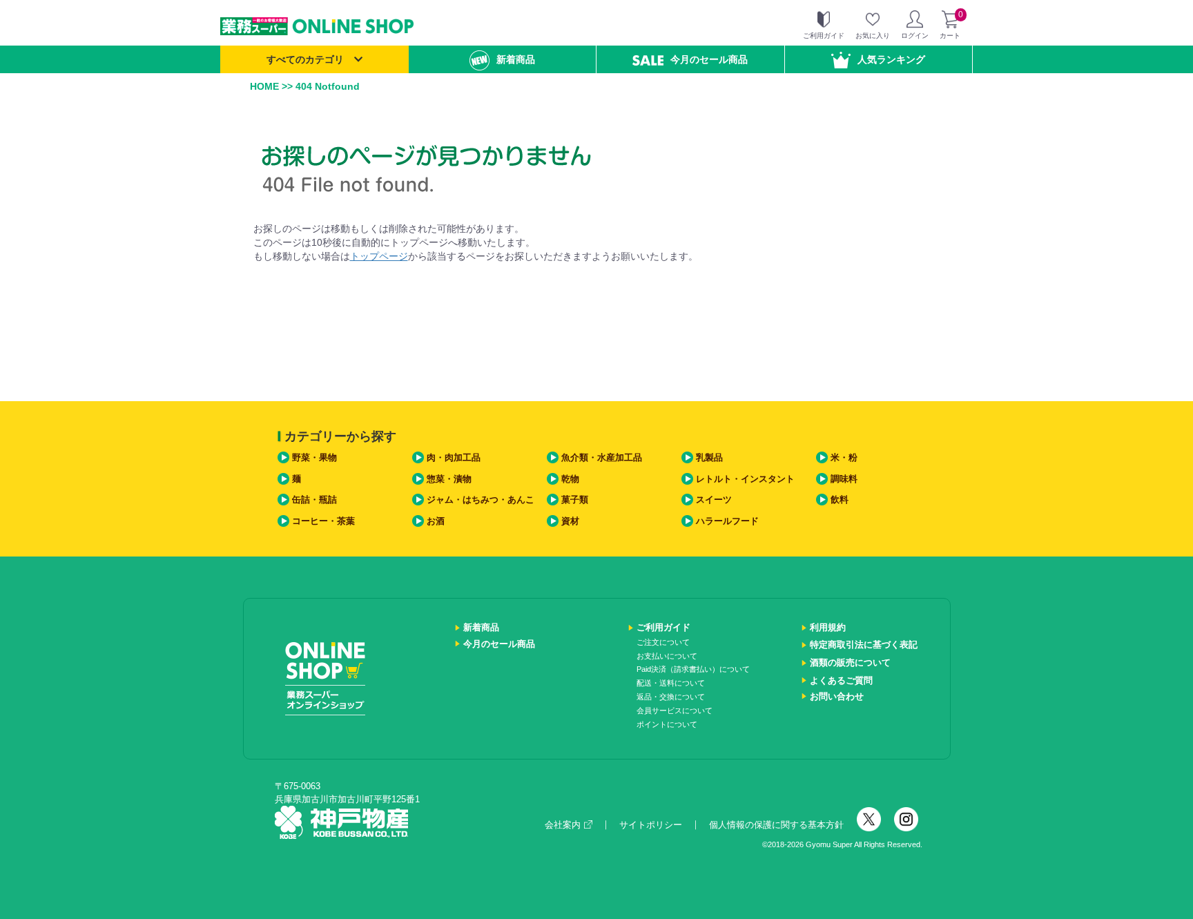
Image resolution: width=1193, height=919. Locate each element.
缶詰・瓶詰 (314, 499)
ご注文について (663, 642)
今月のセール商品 (709, 59)
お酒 (436, 521)
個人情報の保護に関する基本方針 (776, 825)
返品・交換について (671, 697)
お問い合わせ (837, 696)
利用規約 (828, 627)
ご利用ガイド (663, 627)
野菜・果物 (314, 457)
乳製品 (709, 457)
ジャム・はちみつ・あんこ (480, 499)
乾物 (570, 479)
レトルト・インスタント (745, 479)
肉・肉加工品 (454, 457)
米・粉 (844, 457)
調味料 (844, 479)
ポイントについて (667, 724)
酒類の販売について (850, 662)
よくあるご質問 (841, 680)
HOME (264, 86)
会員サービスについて (674, 710)
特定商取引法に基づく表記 (864, 644)
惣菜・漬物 (449, 479)
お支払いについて (667, 656)
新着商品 (515, 59)
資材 (570, 521)
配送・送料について (671, 683)
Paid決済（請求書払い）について (693, 669)
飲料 (839, 499)
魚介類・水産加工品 (601, 457)
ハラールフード (727, 521)
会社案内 (563, 825)
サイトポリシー (650, 825)
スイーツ (714, 499)
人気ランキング (891, 59)
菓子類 (574, 499)
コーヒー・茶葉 (323, 521)
